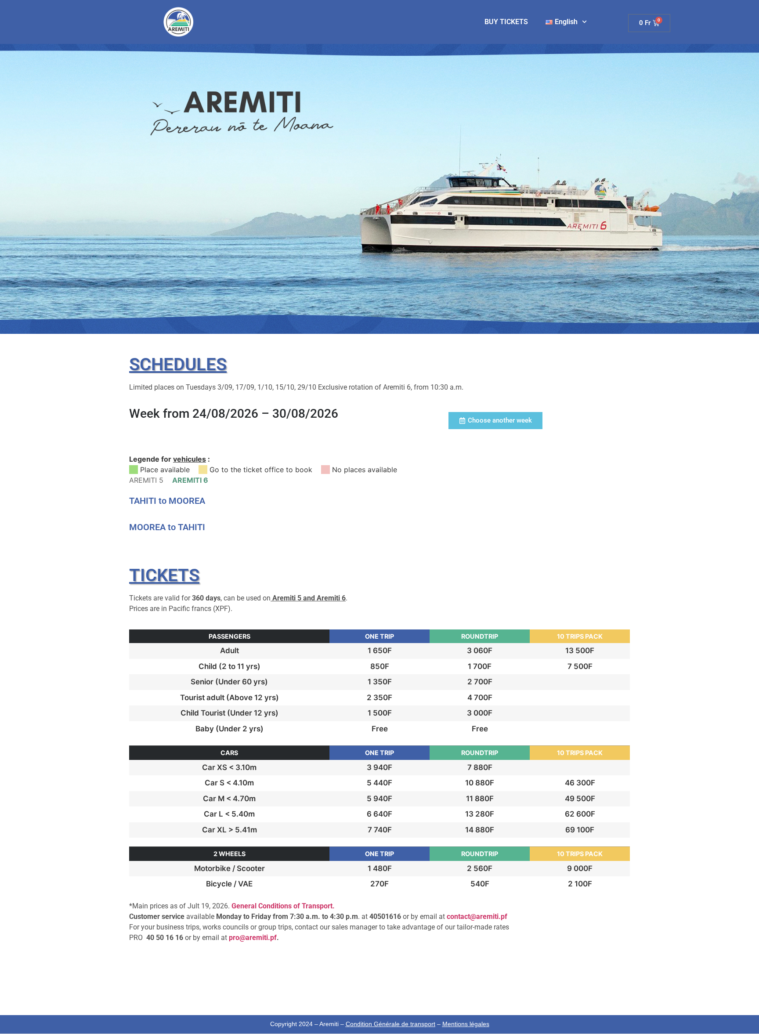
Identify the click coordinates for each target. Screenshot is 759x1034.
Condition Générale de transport (390, 1023)
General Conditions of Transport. (283, 906)
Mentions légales (465, 1023)
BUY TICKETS (506, 22)
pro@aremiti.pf (253, 937)
